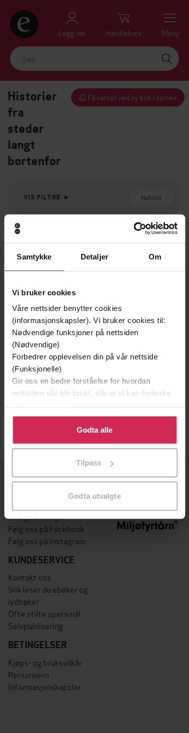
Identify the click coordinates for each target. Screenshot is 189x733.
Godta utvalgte (94, 495)
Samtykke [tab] (34, 256)
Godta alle (95, 429)
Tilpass (89, 462)
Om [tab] (155, 256)
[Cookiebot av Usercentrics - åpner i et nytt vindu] (134, 228)
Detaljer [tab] (94, 256)
